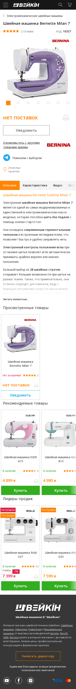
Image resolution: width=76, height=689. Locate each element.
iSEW (6, 637)
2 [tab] (18, 103)
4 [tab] (38, 103)
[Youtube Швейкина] (6, 680)
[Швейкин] (25, 6)
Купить (20, 490)
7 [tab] (68, 103)
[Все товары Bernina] (62, 43)
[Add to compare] (66, 117)
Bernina (14, 637)
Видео (57, 185)
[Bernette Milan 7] (20, 338)
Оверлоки (21, 629)
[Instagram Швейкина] (30, 680)
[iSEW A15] (20, 434)
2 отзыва (27, 31)
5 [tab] (48, 103)
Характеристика (35, 185)
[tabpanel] (38, 73)
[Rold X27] (20, 529)
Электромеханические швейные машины (35, 16)
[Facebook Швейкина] (18, 680)
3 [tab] (28, 103)
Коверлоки (35, 629)
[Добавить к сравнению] (36, 386)
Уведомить (26, 130)
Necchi (64, 633)
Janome (54, 633)
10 (37, 566)
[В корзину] (69, 5)
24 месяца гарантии (14, 169)
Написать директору (38, 656)
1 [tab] (8, 103)
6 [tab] (58, 103)
